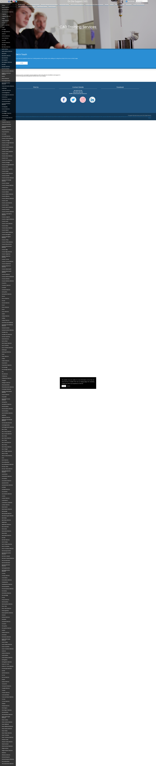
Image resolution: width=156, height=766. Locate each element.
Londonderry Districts (7, 502)
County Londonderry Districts (7, 214)
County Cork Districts (7, 160)
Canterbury (4, 97)
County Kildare (5, 192)
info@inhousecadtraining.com (80, 93)
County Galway (5, 183)
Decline (68, 386)
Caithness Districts (6, 90)
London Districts (6, 498)
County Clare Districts (7, 156)
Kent (3, 458)
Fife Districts (5, 374)
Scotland (4, 623)
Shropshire (4, 626)
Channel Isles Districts (7, 117)
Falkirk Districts (5, 360)
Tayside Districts (6, 688)
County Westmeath (6, 269)
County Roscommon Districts (7, 247)
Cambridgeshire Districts (8, 95)
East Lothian (5, 341)
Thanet (3, 690)
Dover (3, 305)
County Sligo (5, 249)
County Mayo (5, 225)
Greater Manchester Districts (7, 392)
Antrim (3, 23)
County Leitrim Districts (7, 207)
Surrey (3, 675)
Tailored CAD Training (64, 4)
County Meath (5, 230)
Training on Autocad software (33, 4)
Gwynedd (4, 396)
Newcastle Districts (6, 531)
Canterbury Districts (7, 99)
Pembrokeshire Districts (7, 588)
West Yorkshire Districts (7, 737)
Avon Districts (5, 38)
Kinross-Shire (5, 466)
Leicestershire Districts (7, 485)
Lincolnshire (4, 491)
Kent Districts (5, 460)
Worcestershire (5, 761)
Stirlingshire (4, 659)
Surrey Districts (5, 677)
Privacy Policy (84, 381)
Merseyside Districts (6, 513)
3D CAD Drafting (21, 4)
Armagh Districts (6, 31)
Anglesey (4, 14)
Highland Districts (6, 417)
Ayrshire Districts (6, 42)
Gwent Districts (5, 394)
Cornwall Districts (6, 136)
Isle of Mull (4, 440)
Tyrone (3, 699)
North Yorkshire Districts (7, 548)
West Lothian (5, 720)
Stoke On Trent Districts (7, 666)
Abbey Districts (5, 7)
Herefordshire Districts (7, 408)
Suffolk (3, 670)
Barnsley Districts (6, 47)
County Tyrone (5, 259)
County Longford (6, 217)
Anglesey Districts (6, 16)
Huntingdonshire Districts (8, 427)
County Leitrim (5, 205)
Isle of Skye (4, 444)
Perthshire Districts (6, 593)
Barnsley (4, 44)
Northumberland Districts (6, 565)
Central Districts (6, 109)
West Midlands (5, 724)
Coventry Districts (6, 285)
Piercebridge (5, 595)
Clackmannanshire (6, 124)
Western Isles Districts (7, 741)
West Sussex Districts (7, 728)
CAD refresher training (42, 6)
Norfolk (3, 537)
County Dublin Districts (7, 173)
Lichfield (4, 487)
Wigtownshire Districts (7, 750)
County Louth (5, 221)
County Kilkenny (6, 196)
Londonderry (5, 500)
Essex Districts (5, 356)
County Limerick (6, 209)
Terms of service (52, 6)
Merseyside (4, 511)
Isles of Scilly (5, 453)
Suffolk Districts (5, 673)
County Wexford (6, 274)
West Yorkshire (5, 735)
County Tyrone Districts (7, 261)
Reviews (106, 4)
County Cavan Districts (7, 151)
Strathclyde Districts (7, 668)
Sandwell (4, 619)
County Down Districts (7, 169)
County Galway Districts (7, 185)
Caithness (4, 88)
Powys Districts (5, 599)
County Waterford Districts (6, 266)
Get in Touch (21, 54)
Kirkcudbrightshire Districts (6, 471)
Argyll (3, 27)
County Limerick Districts (8, 211)
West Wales (4, 731)
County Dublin (5, 171)
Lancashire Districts (6, 480)
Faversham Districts (6, 365)
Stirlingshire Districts (7, 662)
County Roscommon (7, 244)
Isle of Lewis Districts (7, 433)
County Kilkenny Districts (8, 198)
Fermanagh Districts (7, 369)
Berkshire (4, 53)
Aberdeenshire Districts (7, 12)
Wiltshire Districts (6, 755)
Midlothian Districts (6, 524)
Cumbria (4, 287)
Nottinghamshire (6, 568)
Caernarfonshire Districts (8, 86)
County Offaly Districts (7, 242)
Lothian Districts (6, 504)
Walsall (3, 703)
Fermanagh (4, 367)
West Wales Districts (7, 733)
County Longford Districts (8, 219)
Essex (3, 354)
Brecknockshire (5, 69)
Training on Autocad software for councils (94, 4)
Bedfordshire (5, 49)
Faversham (4, 363)
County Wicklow (6, 278)
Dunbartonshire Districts (8, 330)
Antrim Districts (5, 25)
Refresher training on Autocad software (49, 4)
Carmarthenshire (6, 101)
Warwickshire (5, 712)
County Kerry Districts (7, 189)
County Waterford (6, 263)
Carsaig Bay (4, 106)
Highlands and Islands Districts (7, 420)
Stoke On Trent (5, 664)
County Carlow (5, 145)
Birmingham (5, 60)
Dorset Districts (5, 303)
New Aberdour (5, 526)
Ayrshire (4, 40)
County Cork (5, 158)
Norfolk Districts (6, 540)
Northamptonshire (6, 550)
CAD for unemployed (119, 4)
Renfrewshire (5, 602)
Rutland (3, 615)
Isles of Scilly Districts (7, 455)
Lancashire (4, 478)
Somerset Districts (6, 637)
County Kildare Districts (7, 194)
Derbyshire (4, 292)
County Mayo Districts (7, 228)
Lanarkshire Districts (7, 476)
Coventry (4, 283)
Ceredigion (4, 111)
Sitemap (149, 117)
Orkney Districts (6, 575)
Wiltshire (4, 752)
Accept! (63, 386)
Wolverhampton (6, 757)
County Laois (5, 200)
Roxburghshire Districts (7, 613)
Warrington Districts (7, 710)
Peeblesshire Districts (7, 584)
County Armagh (5, 140)
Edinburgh (4, 350)
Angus (3, 18)
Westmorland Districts (7, 746)
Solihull (3, 630)
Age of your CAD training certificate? (116, 116)
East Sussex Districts (7, 343)
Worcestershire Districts (8, 763)
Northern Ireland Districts (8, 558)
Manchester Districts (7, 509)
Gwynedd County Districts (6, 399)
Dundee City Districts (7, 334)
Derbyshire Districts (6, 294)
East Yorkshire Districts (7, 347)
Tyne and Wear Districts (7, 697)
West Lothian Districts (7, 722)
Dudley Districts (5, 316)
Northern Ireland (6, 556)
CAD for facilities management (77, 4)
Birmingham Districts (7, 62)
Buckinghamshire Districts (6, 83)
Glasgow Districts (6, 382)
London (3, 496)
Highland (4, 415)
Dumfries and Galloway (7, 322)
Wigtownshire (5, 748)
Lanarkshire (4, 474)
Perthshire (4, 591)
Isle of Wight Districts (7, 451)
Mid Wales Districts (6, 520)
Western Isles (5, 739)
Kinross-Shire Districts (7, 468)
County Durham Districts (8, 178)
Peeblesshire (5, 582)
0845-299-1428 (79, 92)
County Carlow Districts (7, 147)
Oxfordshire (4, 577)
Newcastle (4, 529)
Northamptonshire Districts (6, 553)
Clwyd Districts (5, 132)
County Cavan (5, 149)
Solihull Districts (5, 632)
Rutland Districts (6, 617)
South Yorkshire (5, 646)
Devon (3, 296)
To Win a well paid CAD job (138, 4)
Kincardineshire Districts (7, 464)
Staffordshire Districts (7, 657)
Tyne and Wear (5, 695)
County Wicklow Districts (8, 281)
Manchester (5, 507)
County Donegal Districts (8, 164)
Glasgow (4, 380)
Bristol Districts (5, 78)
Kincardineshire (5, 462)
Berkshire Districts (6, 55)
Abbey (3, 5)
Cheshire (4, 120)
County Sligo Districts (7, 251)
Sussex (3, 679)
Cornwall (4, 134)
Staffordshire (5, 655)
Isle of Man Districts (6, 438)
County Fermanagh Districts (6, 180)
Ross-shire (4, 606)
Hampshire (4, 402)
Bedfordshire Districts (7, 51)
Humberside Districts (7, 423)
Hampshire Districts (6, 404)
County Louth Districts (7, 223)
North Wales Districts (7, 544)
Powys (3, 597)
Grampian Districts (6, 389)
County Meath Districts (7, 232)
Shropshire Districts (6, 628)
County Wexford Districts (8, 276)
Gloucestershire (6, 385)
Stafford (4, 651)
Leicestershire (5, 483)
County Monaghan (6, 234)
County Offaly (5, 240)
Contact (112, 4)
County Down (5, 167)
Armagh (4, 29)
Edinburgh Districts (6, 352)
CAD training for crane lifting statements (26, 6)
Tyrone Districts (5, 701)
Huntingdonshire (6, 425)
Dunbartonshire (5, 328)
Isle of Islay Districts (6, 431)
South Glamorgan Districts (6, 639)
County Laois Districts (7, 203)
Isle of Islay (4, 429)
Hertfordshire (5, 411)
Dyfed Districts (5, 339)
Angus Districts (5, 20)
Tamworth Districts (6, 686)
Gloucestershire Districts (8, 387)
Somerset (4, 634)
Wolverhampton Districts (8, 759)
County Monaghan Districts (6, 237)
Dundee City (5, 332)
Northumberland (6, 560)
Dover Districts (5, 307)
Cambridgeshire (6, 92)
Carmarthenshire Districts (6, 104)
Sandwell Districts (6, 621)
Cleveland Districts (6, 129)
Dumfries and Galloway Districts (7, 325)
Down (3, 309)
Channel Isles (5, 115)
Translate (146, 3)
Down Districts (5, 311)
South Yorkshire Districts (7, 649)
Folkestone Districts (6, 378)
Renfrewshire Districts (7, 604)
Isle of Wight (5, 449)
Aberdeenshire (5, 9)
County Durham (5, 175)
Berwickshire (5, 58)
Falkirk (3, 358)
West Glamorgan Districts (6, 717)
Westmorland (5, 744)
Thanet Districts (6, 692)
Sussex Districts (5, 681)
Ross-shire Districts (6, 608)
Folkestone (4, 376)
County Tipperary (6, 254)
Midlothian (4, 522)
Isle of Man (4, 436)
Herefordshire (5, 406)
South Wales (5, 642)
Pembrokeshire (5, 586)
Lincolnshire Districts (7, 494)
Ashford (4, 33)
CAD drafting (128, 4)
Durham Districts (6, 336)
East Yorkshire (5, 345)
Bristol (3, 76)
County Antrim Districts (7, 138)
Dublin (3, 314)
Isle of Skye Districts (6, 447)
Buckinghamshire (6, 80)
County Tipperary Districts (6, 256)
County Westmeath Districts (6, 272)
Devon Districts (5, 298)
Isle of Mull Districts (6, 442)
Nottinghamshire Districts (6, 571)
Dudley (3, 318)
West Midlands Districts (7, 726)
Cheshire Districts (6, 122)
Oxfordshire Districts (7, 580)
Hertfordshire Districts (7, 413)
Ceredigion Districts (6, 113)
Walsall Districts (5, 705)
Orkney (3, 573)
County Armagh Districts (8, 142)
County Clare (5, 153)
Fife (3, 371)
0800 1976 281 (131, 1)
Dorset (3, 300)
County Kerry (5, 187)
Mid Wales (4, 518)
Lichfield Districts (6, 489)
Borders (4, 64)
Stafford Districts (6, 653)
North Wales (5, 542)
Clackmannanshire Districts (6, 127)
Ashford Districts (6, 36)
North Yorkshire (5, 546)
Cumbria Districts (6, 289)
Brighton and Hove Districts (6, 74)
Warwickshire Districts (7, 714)
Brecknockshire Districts (8, 71)
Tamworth (4, 684)
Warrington (4, 708)
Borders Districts (6, 66)
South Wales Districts (7, 644)
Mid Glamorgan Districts (7, 515)
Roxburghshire (5, 610)
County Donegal (6, 162)
